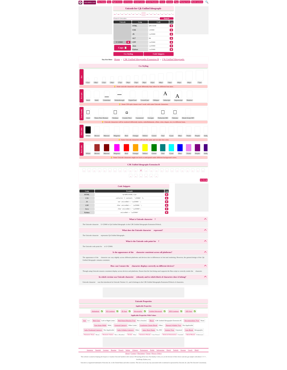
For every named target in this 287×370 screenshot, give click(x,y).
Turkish (175, 350)
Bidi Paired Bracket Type (127, 321)
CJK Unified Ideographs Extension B (141, 59)
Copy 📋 (122, 47)
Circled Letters (139, 2)
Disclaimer (141, 353)
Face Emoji (101, 2)
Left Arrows (128, 2)
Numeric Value (108, 335)
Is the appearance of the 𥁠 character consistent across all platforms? (142, 252)
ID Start (124, 311)
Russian (113, 350)
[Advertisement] (95, 20)
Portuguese (144, 350)
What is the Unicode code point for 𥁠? (142, 241)
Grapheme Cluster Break (148, 325)
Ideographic (138, 311)
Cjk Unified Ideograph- (173, 59)
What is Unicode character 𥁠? (142, 219)
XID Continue (174, 311)
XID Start (189, 311)
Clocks (162, 2)
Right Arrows (117, 2)
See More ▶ (204, 180)
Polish (152, 350)
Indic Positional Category (93, 330)
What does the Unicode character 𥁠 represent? (142, 230)
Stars (109, 2)
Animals (170, 2)
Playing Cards (185, 2)
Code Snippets (158, 54)
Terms (148, 353)
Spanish (98, 350)
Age (84, 321)
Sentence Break (144, 335)
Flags (176, 2)
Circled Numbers (152, 2)
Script (130, 335)
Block (152, 321)
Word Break (190, 335)
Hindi (197, 350)
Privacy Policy (157, 353)
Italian (128, 350)
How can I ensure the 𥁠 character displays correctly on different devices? (142, 266)
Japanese (90, 350)
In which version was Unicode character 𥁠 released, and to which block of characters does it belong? (142, 277)
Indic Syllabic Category (125, 330)
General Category (121, 325)
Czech (190, 350)
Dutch (169, 350)
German (106, 350)
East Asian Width (100, 325)
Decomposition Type (192, 321)
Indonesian (160, 350)
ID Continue (110, 311)
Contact (133, 353)
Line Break (189, 330)
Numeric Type (89, 335)
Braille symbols (197, 2)
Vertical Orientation (169, 335)
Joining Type (169, 330)
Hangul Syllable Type (173, 325)
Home (117, 59)
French (121, 350)
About (127, 353)
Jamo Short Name (148, 330)
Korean (183, 350)
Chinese (135, 350)
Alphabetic (95, 311)
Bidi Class (96, 321)
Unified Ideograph (155, 311)
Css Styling (128, 54)
